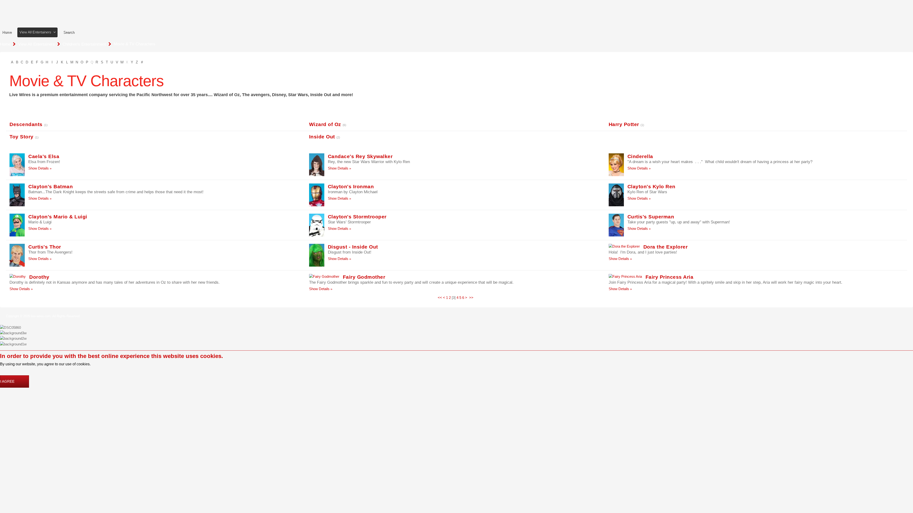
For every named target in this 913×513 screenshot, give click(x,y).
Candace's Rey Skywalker (360, 156)
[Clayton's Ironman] (316, 194)
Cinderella (640, 156)
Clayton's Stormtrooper (357, 216)
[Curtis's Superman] (616, 224)
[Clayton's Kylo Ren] (616, 194)
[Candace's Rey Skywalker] (316, 164)
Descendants (26, 124)
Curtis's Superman (650, 216)
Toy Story (22, 136)
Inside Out (322, 136)
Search (68, 32)
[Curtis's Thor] (17, 255)
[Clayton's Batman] (17, 194)
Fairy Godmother (364, 277)
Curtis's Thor (44, 246)
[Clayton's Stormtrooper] (316, 224)
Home (7, 32)
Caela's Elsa (43, 156)
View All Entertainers (35, 32)
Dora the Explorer (665, 246)
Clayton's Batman (50, 186)
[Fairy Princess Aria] (625, 276)
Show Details (38, 168)
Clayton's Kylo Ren (651, 186)
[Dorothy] (18, 276)
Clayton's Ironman (351, 186)
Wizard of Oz (325, 124)
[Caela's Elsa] (17, 164)
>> (471, 298)
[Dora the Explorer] (624, 246)
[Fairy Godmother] (324, 276)
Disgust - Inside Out (353, 246)
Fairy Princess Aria (670, 277)
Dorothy (39, 277)
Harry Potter (624, 124)
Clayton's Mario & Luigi (57, 216)
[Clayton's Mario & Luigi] (17, 224)
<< (440, 298)
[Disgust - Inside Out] (316, 255)
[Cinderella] (616, 164)
